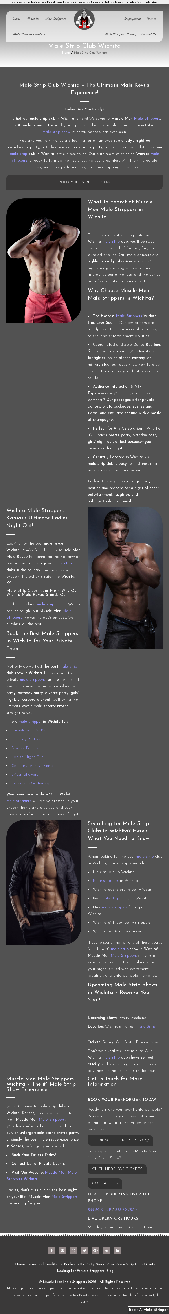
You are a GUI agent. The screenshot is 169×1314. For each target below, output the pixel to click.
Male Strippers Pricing (120, 34)
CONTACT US (105, 1184)
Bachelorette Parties (29, 731)
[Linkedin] (117, 1250)
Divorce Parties (24, 748)
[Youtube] (106, 1250)
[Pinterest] (62, 1250)
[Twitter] (84, 1250)
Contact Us (148, 34)
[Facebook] (51, 1250)
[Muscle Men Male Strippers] (84, 19)
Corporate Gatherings (31, 783)
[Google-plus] (95, 1250)
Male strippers (106, 881)
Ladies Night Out (27, 757)
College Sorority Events (32, 766)
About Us (33, 19)
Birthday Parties (25, 739)
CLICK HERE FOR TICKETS (117, 1169)
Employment (132, 19)
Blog (109, 1271)
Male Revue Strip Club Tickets (130, 1264)
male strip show (56, 132)
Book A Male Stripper (148, 1310)
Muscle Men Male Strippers (65, 1282)
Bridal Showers (24, 775)
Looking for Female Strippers (80, 1271)
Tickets (151, 19)
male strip (18, 154)
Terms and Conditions (44, 1264)
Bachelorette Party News (84, 1264)
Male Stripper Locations (30, 34)
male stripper (30, 722)
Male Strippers (56, 19)
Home (17, 19)
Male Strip (145, 1027)
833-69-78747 (126, 1210)
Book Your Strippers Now (84, 182)
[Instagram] (73, 1250)
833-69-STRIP (99, 1210)
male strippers (32, 680)
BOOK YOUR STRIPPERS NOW (120, 1141)
